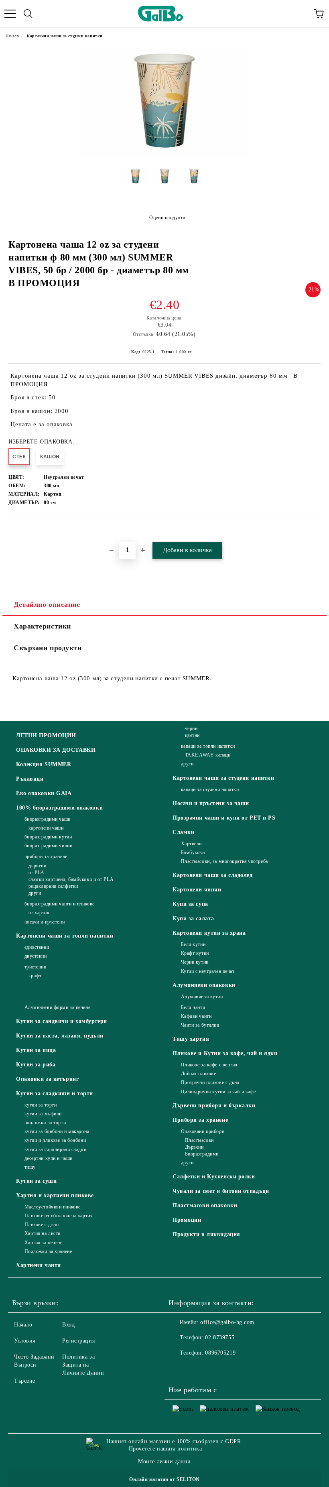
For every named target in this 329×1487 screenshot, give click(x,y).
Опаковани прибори (202, 1131)
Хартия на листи (42, 1233)
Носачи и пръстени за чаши (211, 803)
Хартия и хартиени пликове (55, 1195)
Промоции (187, 1220)
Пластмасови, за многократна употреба (224, 861)
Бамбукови (193, 852)
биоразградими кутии (48, 837)
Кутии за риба (35, 1065)
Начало (12, 36)
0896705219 (220, 1353)
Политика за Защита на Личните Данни (83, 1365)
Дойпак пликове (198, 1073)
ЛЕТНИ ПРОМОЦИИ (46, 735)
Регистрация (78, 1341)
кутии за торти (40, 1105)
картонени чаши (45, 828)
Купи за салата (193, 918)
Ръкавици (29, 779)
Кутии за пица (36, 1050)
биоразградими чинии (48, 845)
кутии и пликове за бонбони (55, 1140)
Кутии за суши (36, 1181)
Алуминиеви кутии (202, 996)
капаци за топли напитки (208, 746)
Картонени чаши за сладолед (213, 875)
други (34, 893)
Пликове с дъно (41, 1224)
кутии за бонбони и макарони (56, 1131)
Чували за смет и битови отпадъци (221, 1191)
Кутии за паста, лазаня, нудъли (60, 1036)
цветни (192, 735)
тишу (30, 1167)
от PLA (36, 872)
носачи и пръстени (44, 922)
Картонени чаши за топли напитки (64, 936)
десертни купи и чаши (48, 1158)
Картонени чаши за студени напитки (64, 36)
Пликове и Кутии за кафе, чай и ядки (225, 1053)
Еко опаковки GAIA (44, 793)
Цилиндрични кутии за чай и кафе (218, 1091)
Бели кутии (193, 944)
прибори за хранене (45, 856)
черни (191, 728)
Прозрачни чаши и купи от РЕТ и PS (224, 818)
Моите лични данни (164, 1462)
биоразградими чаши (47, 819)
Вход (68, 1325)
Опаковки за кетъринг (47, 1079)
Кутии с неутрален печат (207, 971)
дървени (37, 866)
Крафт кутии (195, 953)
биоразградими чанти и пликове (59, 904)
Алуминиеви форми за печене (57, 1007)
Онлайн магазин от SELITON (164, 1479)
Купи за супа (190, 904)
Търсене (24, 1381)
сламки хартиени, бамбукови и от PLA (71, 879)
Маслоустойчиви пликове (52, 1207)
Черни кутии (195, 962)
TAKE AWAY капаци (208, 755)
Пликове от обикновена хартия (58, 1215)
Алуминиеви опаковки (204, 985)
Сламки (183, 832)
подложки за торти (45, 1122)
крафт (34, 975)
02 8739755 (219, 1337)
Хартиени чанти (38, 1265)
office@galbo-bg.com (227, 1322)
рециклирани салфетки (53, 886)
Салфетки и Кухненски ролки (214, 1177)
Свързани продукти (48, 648)
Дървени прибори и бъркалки (214, 1106)
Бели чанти (193, 1007)
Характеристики (42, 626)
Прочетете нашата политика (165, 1449)
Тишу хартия (191, 1039)
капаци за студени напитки (210, 789)
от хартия (39, 912)
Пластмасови (199, 1140)
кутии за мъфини (43, 1114)
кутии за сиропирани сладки (55, 1149)
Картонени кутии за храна (209, 933)
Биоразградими (202, 1154)
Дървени (194, 1147)
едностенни (36, 947)
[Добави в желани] (315, 529)
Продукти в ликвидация (206, 1234)
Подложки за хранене (48, 1251)
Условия (24, 1341)
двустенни (35, 956)
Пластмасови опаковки (205, 1205)
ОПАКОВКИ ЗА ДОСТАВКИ (55, 750)
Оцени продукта (167, 217)
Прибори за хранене (200, 1120)
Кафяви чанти (196, 1016)
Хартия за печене (43, 1242)
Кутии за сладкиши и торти (54, 1093)
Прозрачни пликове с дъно (210, 1082)
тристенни (35, 967)
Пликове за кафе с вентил (209, 1065)
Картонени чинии (197, 890)
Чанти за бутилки (200, 1025)
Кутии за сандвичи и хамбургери (61, 1021)
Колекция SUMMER (43, 764)
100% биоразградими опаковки (59, 808)
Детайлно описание (47, 604)
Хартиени (191, 843)
